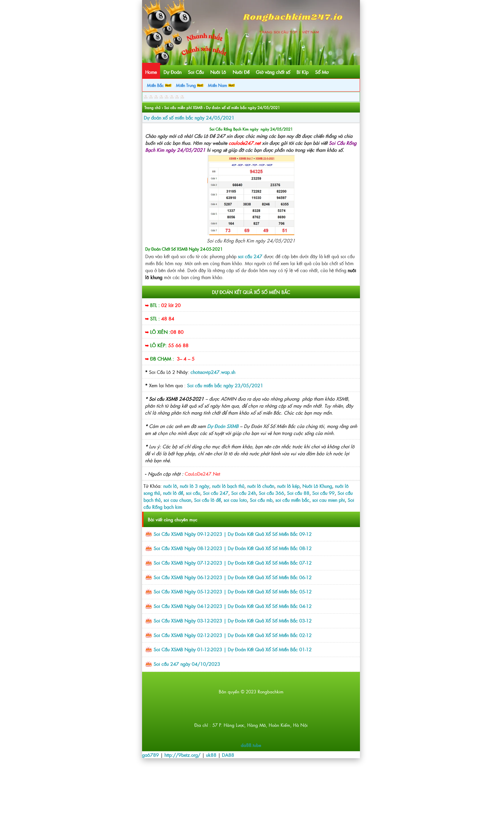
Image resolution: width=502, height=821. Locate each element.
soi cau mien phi (328, 499)
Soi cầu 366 (271, 492)
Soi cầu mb (261, 499)
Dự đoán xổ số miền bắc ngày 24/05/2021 (189, 117)
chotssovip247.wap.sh (212, 371)
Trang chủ (152, 107)
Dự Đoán (173, 71)
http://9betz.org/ (182, 754)
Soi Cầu (196, 71)
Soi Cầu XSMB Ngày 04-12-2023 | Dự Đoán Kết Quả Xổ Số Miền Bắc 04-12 (233, 605)
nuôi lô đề (173, 492)
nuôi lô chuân (260, 485)
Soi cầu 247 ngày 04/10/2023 (187, 663)
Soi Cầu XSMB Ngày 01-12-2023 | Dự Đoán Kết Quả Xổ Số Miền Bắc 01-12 (233, 649)
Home (151, 71)
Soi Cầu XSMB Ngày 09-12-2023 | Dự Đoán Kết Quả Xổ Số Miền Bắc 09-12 (233, 533)
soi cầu (193, 492)
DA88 (228, 754)
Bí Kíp (303, 71)
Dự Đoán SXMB (223, 425)
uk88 (211, 754)
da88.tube (251, 745)
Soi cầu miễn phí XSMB (183, 107)
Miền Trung (186, 85)
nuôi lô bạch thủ (228, 485)
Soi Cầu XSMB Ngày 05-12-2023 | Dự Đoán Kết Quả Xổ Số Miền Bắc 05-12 (233, 591)
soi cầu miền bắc (292, 499)
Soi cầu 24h (243, 492)
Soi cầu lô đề (207, 499)
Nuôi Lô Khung (317, 485)
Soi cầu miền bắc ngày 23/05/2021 (225, 385)
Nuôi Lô (218, 71)
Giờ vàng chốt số (273, 71)
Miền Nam (218, 85)
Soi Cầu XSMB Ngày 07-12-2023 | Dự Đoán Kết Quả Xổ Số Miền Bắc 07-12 (233, 562)
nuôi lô (170, 485)
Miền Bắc (156, 85)
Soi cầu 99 (323, 492)
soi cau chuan (177, 499)
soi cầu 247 (251, 256)
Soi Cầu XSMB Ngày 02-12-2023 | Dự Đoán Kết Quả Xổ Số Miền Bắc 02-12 (233, 634)
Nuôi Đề (241, 71)
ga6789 (150, 754)
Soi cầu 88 (298, 492)
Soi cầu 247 (215, 492)
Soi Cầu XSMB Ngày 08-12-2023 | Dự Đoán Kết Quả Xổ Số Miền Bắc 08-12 (233, 548)
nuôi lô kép (288, 485)
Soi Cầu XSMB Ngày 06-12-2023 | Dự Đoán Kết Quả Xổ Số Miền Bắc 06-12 (233, 577)
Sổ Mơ (322, 71)
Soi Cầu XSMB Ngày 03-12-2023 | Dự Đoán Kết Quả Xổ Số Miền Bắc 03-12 (233, 620)
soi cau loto (235, 499)
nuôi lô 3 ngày (194, 485)
